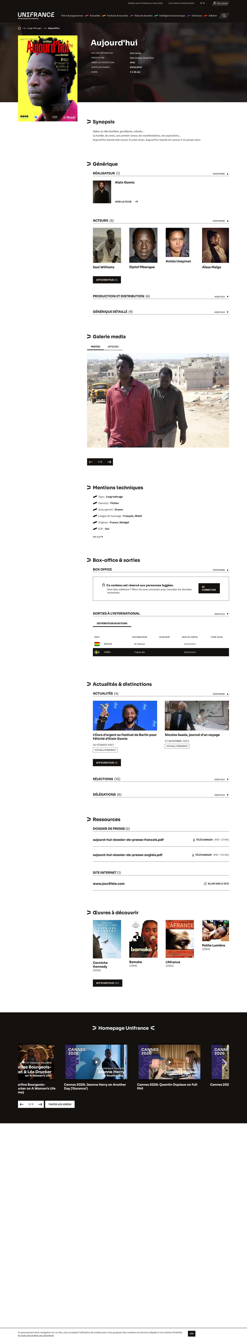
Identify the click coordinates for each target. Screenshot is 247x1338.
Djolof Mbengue (142, 267)
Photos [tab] (95, 346)
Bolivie (108, 644)
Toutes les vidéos (59, 1104)
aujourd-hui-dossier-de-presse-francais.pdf (128, 840)
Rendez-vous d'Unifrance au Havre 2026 (145, 3)
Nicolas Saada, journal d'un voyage (192, 735)
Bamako (135, 962)
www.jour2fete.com (109, 884)
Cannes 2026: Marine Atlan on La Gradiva (196, 1085)
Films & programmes (72, 15)
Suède (107, 652)
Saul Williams (103, 267)
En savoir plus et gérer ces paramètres (36, 1335)
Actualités (95, 15)
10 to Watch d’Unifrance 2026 (181, 3)
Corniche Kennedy (100, 965)
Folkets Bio (140, 652)
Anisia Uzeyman (178, 261)
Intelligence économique (172, 15)
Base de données (144, 15)
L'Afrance (173, 962)
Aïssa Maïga (211, 267)
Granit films (148, 57)
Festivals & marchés (117, 15)
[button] (223, 361)
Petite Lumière (213, 945)
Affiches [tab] (113, 346)
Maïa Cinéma (136, 57)
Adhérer (213, 15)
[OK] (192, 1333)
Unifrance (197, 15)
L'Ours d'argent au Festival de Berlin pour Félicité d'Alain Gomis (125, 737)
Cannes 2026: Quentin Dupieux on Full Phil (121, 1086)
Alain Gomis (135, 53)
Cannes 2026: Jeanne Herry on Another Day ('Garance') (49, 1086)
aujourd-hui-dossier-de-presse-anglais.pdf (127, 855)
